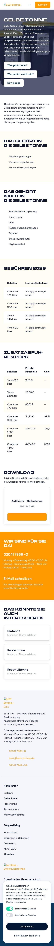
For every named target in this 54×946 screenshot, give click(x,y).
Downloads (13, 82)
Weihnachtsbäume (14, 814)
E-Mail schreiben (18, 578)
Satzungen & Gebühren (16, 838)
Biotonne (8, 793)
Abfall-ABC (10, 848)
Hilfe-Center (10, 832)
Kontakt (42, 4)
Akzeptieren (27, 926)
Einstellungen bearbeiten (27, 935)
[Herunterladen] (27, 517)
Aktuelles (9, 854)
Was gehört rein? (17, 65)
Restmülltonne (11, 809)
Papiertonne (10, 803)
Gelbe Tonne (10, 798)
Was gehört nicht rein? (20, 74)
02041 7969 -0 (16, 554)
